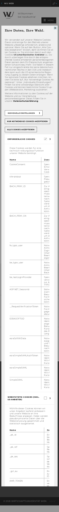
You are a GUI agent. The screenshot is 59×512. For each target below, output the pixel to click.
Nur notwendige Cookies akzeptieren (27, 121)
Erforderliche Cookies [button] (21, 139)
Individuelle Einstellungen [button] (21, 113)
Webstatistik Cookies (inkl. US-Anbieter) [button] (23, 398)
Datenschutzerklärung (25, 101)
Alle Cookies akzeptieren (21, 130)
